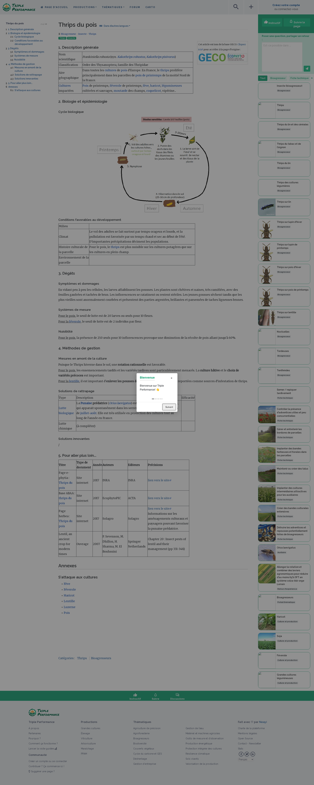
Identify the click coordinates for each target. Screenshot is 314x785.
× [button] (172, 377)
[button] (153, 398)
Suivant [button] (169, 407)
